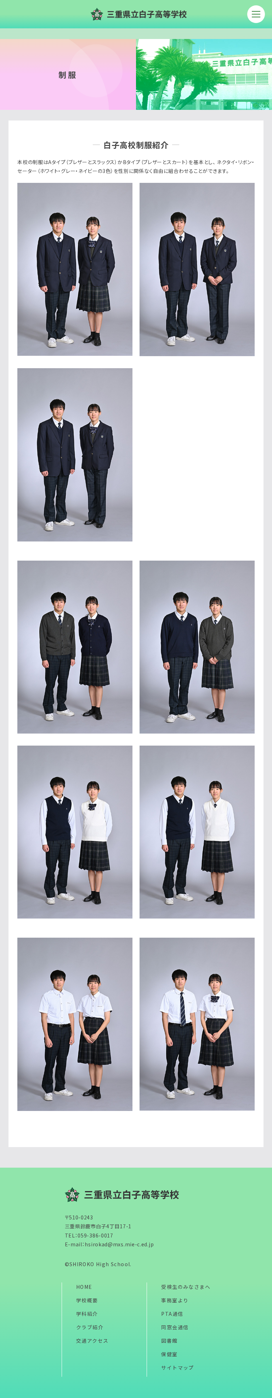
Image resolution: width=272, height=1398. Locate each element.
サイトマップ (177, 1367)
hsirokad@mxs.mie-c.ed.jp (119, 1244)
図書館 (169, 1340)
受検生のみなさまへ (185, 1286)
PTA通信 (172, 1313)
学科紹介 (87, 1313)
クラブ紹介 (89, 1327)
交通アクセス (92, 1340)
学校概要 (87, 1300)
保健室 (169, 1354)
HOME (84, 1286)
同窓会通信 (174, 1327)
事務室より (174, 1300)
